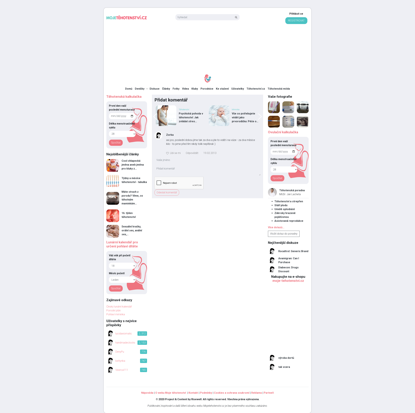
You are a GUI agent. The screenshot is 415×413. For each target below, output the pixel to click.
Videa (185, 88)
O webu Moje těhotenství (171, 392)
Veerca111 (121, 369)
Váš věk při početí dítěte (119, 257)
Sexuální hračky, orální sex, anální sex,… (132, 230)
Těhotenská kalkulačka (124, 97)
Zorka (170, 134)
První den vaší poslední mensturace (122, 107)
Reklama (256, 392)
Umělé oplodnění (284, 209)
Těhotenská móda (279, 88)
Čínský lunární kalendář (119, 306)
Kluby (194, 88)
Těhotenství (184, 109)
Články (166, 88)
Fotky (176, 88)
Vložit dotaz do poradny (283, 233)
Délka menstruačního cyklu (122, 125)
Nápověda (147, 392)
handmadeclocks (125, 342)
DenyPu (119, 351)
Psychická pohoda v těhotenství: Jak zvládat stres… (191, 117)
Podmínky (206, 392)
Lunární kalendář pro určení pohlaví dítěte (122, 244)
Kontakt (193, 392)
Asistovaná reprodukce (288, 220)
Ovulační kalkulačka (283, 132)
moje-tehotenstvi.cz (288, 281)
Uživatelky (237, 88)
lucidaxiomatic (123, 333)
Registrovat (296, 20)
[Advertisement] (207, 48)
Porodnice (207, 88)
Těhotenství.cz (256, 88)
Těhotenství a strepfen (288, 201)
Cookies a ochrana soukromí (231, 392)
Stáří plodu (280, 205)
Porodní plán (113, 310)
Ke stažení (222, 88)
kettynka (120, 360)
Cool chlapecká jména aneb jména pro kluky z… (133, 164)
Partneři (269, 392)
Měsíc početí (116, 273)
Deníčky (139, 88)
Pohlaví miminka (115, 314)
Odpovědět (192, 153)
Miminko (235, 109)
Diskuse (155, 88)
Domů (128, 88)
